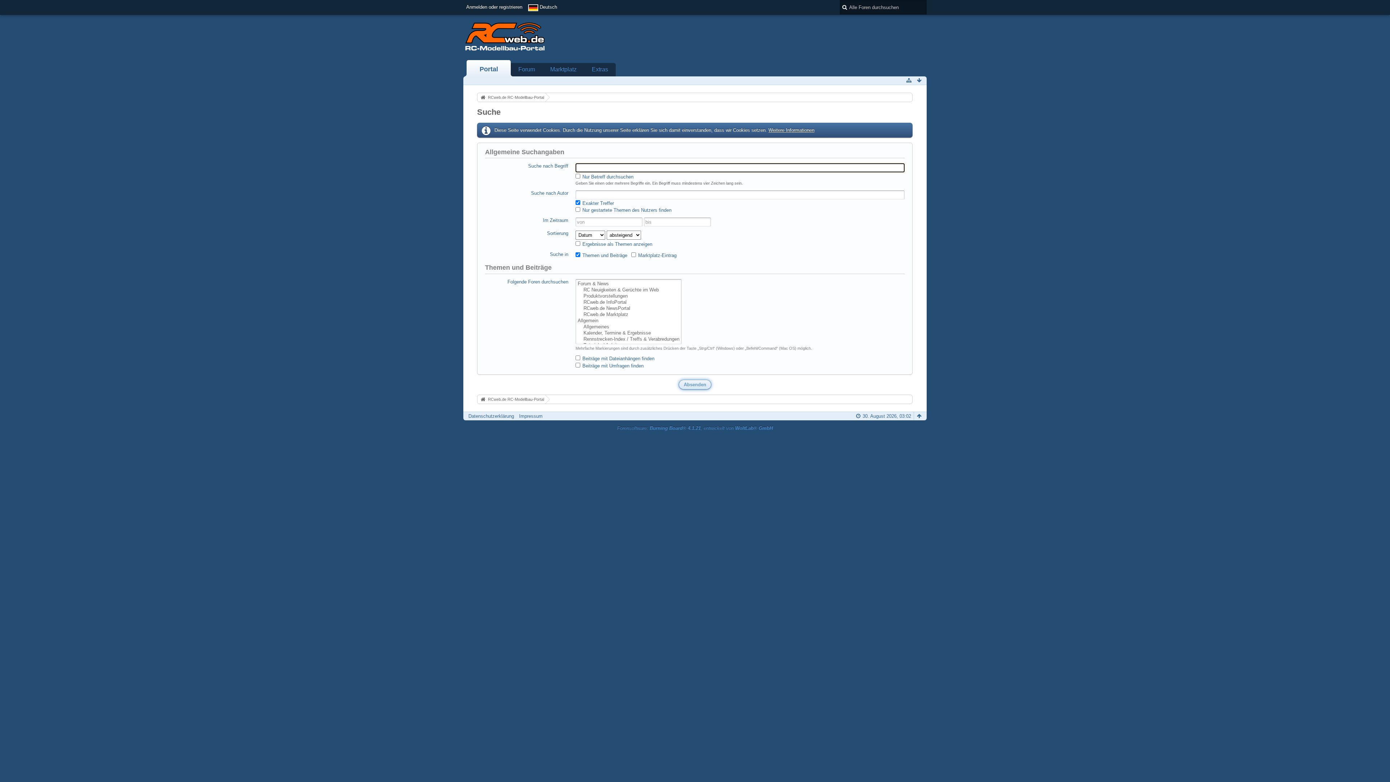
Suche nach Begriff (548, 166)
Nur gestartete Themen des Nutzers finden (626, 210)
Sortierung (557, 233)
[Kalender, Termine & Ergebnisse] (628, 333)
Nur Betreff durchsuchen (607, 177)
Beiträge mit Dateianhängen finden (617, 358)
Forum (526, 69)
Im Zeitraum (555, 220)
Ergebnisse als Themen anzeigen (616, 244)
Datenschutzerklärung (491, 416)
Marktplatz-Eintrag (657, 255)
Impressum (531, 416)
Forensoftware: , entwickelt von (695, 428)
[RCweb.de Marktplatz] (628, 315)
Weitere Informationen (791, 130)
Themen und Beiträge (604, 255)
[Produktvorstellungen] (628, 296)
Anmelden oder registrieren (494, 7)
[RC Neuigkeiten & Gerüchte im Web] (628, 290)
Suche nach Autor (549, 193)
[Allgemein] (628, 321)
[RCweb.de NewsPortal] (628, 309)
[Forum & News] (628, 284)
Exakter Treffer (597, 203)
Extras (600, 69)
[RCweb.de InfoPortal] (628, 302)
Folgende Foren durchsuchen (537, 282)
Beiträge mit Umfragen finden (612, 366)
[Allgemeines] (628, 327)
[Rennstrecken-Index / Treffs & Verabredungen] (628, 339)
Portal (489, 69)
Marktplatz (563, 69)
